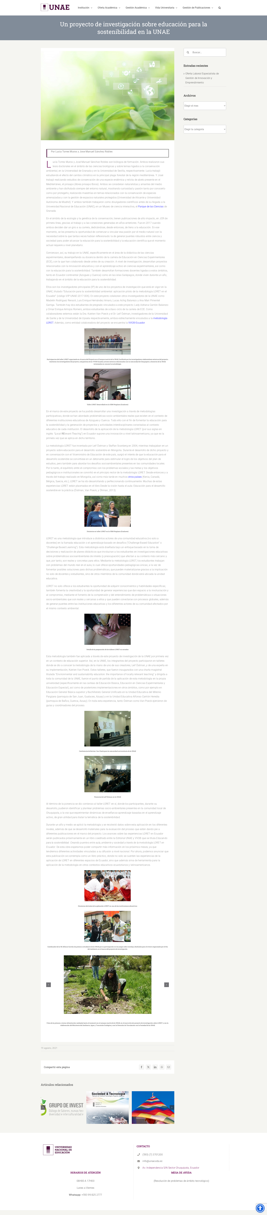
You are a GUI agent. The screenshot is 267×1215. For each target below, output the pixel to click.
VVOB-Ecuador (136, 322)
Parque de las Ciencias (150, 206)
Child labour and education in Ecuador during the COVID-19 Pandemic (108, 1101)
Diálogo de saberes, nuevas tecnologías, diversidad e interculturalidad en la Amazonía (62, 1099)
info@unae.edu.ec (152, 1161)
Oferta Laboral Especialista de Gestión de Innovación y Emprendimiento (202, 78)
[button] (219, 7)
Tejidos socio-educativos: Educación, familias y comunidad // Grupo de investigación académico (153, 1099)
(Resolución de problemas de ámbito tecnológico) (181, 1180)
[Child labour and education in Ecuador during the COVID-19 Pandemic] (107, 1107)
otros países (135, 476)
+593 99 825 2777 (85, 1194)
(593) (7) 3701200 (152, 1154)
